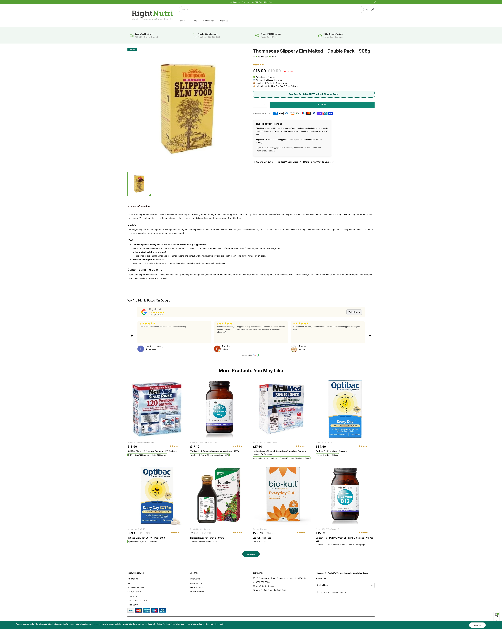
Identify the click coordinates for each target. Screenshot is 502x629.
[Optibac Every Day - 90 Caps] (345, 409)
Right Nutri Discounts (137, 601)
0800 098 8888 (263, 582)
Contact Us (132, 579)
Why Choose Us (197, 583)
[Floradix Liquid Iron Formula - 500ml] (219, 496)
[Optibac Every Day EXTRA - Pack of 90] (156, 496)
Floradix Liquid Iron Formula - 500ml (204, 542)
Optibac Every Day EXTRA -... (137, 529)
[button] (258, 65)
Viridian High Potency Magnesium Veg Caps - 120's (210, 455)
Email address (322, 585)
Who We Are (195, 579)
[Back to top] (496, 621)
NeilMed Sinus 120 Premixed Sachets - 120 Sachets (147, 455)
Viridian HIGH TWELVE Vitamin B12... (329, 529)
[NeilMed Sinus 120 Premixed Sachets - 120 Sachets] (156, 409)
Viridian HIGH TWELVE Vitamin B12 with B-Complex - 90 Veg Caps (340, 545)
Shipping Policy (197, 592)
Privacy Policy (133, 596)
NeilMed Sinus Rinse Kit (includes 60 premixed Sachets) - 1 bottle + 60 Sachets (281, 458)
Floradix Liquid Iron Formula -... (201, 529)
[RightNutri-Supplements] (152, 15)
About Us (224, 21)
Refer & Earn (132, 605)
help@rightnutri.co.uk (266, 586)
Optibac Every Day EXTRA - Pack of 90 (142, 542)
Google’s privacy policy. (215, 624)
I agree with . (332, 592)
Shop (182, 21)
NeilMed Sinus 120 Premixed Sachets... (141, 442)
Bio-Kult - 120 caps (260, 529)
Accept (477, 625)
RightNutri (155, 309)
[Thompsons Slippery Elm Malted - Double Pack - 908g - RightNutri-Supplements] (188, 109)
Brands (193, 21)
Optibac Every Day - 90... (324, 442)
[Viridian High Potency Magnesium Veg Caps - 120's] (219, 409)
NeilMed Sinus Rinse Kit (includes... (265, 442)
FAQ (128, 583)
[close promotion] (374, 2)
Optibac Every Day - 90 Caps (327, 455)
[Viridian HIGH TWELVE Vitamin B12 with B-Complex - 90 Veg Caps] (345, 496)
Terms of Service (134, 592)
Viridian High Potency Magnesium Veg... (204, 442)
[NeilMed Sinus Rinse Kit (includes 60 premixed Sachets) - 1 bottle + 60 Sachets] (282, 409)
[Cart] (367, 9)
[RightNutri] (144, 312)
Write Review (354, 312)
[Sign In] (373, 9)
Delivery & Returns (135, 587)
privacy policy (196, 624)
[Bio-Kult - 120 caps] (282, 496)
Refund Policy (196, 587)
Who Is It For (208, 21)
